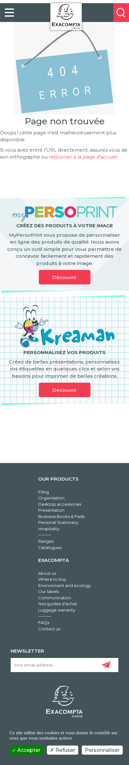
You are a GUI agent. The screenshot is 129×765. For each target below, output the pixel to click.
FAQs (43, 622)
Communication (54, 597)
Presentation (51, 510)
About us (47, 573)
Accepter (28, 750)
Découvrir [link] (64, 277)
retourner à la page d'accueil (83, 157)
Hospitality (48, 528)
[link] (9, 12)
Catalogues (50, 547)
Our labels (48, 591)
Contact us (49, 628)
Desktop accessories (59, 504)
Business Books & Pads (61, 516)
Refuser (64, 750)
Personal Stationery (58, 522)
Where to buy (52, 579)
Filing (43, 491)
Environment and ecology (64, 585)
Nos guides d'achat (57, 603)
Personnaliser (102, 750)
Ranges (46, 541)
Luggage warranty (56, 609)
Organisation (51, 497)
